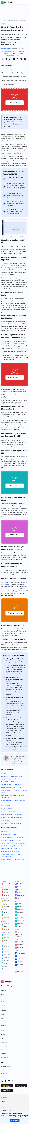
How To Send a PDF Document (10, 852)
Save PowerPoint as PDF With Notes (11, 788)
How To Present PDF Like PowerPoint (12, 815)
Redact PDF (20, 918)
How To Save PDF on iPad (8, 835)
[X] (13, 1081)
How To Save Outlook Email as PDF (11, 849)
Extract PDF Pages (21, 895)
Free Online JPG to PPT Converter (11, 812)
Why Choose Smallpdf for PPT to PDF (11, 69)
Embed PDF (4, 1042)
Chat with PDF (20, 956)
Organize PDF (20, 898)
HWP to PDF (6, 952)
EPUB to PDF (7, 957)
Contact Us (3, 1101)
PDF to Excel (6, 915)
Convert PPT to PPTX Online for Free (11, 785)
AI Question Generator (20, 965)
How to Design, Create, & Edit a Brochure (13, 800)
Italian (14, 53)
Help (2, 1018)
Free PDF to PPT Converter (9, 809)
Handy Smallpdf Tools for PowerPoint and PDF (14, 80)
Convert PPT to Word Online (9, 779)
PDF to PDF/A (7, 895)
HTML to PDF (7, 955)
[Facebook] (5, 1081)
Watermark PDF (21, 921)
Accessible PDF (5, 1057)
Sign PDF (19, 932)
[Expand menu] (21, 102)
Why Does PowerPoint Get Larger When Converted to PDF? (12, 796)
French (10, 53)
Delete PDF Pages (21, 892)
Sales (2, 994)
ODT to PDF (6, 935)
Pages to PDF (7, 969)
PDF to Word (7, 912)
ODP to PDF (6, 940)
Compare (3, 1053)
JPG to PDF (6, 906)
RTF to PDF (6, 949)
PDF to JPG (6, 901)
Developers (4, 1046)
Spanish (6, 53)
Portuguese (7, 55)
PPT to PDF (4, 773)
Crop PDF (19, 915)
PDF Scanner (20, 971)
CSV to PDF (6, 963)
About (2, 1014)
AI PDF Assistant (21, 953)
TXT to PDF (6, 946)
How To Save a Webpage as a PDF (11, 840)
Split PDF (19, 886)
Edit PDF (19, 904)
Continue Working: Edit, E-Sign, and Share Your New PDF (15, 76)
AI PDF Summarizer (21, 959)
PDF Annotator (20, 906)
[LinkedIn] (2, 1081)
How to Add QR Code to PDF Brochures (12, 859)
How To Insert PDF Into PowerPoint (11, 823)
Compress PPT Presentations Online (11, 776)
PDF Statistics (4, 1026)
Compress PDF (7, 884)
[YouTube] (9, 1081)
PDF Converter (7, 889)
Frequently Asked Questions (9, 84)
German (22, 51)
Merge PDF (19, 884)
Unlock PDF (20, 942)
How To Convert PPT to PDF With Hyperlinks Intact (14, 791)
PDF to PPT (6, 918)
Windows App (4, 1074)
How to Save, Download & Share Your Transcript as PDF (12, 855)
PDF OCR (6, 892)
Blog (5, 20)
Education (3, 1006)
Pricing (3, 1035)
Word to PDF (7, 923)
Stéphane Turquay (6, 48)
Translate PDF (20, 962)
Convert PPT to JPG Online (9, 782)
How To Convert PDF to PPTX (9, 820)
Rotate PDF (20, 889)
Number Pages (20, 912)
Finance (3, 998)
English (5, 1097)
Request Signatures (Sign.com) (21, 935)
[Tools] (15, 2)
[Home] (2, 20)
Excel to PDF (6, 926)
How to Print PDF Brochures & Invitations (13, 843)
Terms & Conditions (6, 1110)
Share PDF (4, 832)
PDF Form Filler (20, 923)
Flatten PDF (20, 947)
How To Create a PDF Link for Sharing (12, 837)
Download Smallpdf (6, 1066)
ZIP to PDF (6, 960)
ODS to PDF (6, 938)
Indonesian (19, 53)
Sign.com (3, 1050)
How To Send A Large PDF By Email (11, 846)
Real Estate (4, 1002)
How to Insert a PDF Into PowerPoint (12, 818)
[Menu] (26, 2)
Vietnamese (15, 55)
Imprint (3, 1106)
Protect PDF (20, 945)
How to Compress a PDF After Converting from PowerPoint (15, 73)
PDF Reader (20, 909)
